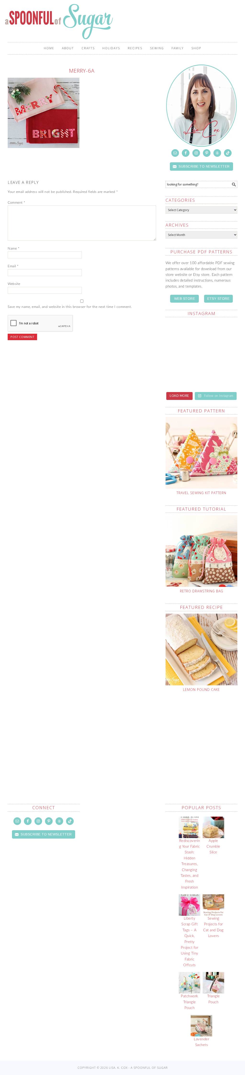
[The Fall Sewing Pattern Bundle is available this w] (220, 354)
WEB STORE (184, 298)
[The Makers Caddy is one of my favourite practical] (183, 376)
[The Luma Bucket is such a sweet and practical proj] (183, 354)
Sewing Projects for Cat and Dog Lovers (213, 927)
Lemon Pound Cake (201, 689)
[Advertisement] (205, 736)
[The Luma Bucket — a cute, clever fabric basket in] (220, 376)
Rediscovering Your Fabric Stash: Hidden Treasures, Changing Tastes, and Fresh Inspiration (189, 864)
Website (14, 284)
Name (13, 248)
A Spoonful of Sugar (59, 21)
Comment (16, 202)
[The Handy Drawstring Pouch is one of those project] (220, 332)
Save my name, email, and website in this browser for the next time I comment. (70, 307)
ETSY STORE (218, 298)
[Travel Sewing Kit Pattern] (201, 453)
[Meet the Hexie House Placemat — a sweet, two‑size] (183, 332)
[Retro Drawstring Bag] (201, 551)
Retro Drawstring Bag (201, 591)
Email (13, 266)
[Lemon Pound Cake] (201, 649)
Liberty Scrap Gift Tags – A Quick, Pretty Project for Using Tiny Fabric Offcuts (189, 942)
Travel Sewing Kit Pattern (201, 493)
